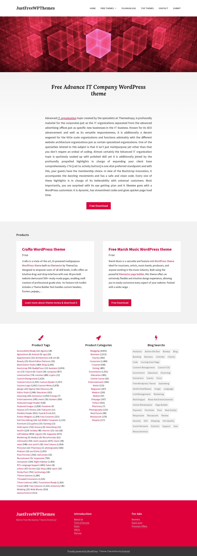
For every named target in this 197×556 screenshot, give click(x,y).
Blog (44, 364)
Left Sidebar (23, 433)
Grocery (38, 427)
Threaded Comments (27, 478)
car (18, 371)
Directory (45, 388)
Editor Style (23, 392)
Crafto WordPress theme (43, 249)
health (20, 430)
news (19, 444)
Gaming (47, 423)
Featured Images (25, 406)
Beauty (20, 361)
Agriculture (22, 354)
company (51, 371)
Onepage (95, 399)
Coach (39, 371)
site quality (168, 420)
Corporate (95, 361)
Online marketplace (142, 404)
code (135, 362)
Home (93, 8)
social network (140, 426)
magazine (51, 433)
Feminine (46, 406)
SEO (146, 420)
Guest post (137, 522)
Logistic (39, 433)
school (20, 468)
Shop (43, 468)
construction (23, 375)
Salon (48, 465)
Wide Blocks (36, 489)
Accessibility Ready (26, 350)
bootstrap (22, 368)
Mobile (96, 395)
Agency (44, 350)
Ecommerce (95, 371)
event (41, 399)
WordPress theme (32, 265)
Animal (35, 354)
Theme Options (25, 475)
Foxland (126, 551)
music (56, 440)
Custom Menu (45, 385)
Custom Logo (23, 385)
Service (32, 468)
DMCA (77, 529)
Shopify (96, 420)
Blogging (95, 350)
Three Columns (24, 482)
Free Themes (107, 8)
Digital (32, 388)
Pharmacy (36, 447)
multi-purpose (40, 440)
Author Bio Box (152, 351)
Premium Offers (139, 526)
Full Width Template (48, 420)
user (175, 426)
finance (20, 409)
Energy (53, 395)
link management (142, 394)
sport (54, 468)
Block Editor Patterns (39, 361)
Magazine (96, 388)
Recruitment (23, 458)
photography (51, 447)
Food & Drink (45, 413)
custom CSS (164, 367)
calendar (160, 356)
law (56, 430)
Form (159, 378)
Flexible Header (24, 413)
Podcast (21, 451)
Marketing (22, 437)
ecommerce (139, 372)
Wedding (21, 489)
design (20, 388)
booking (137, 356)
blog (175, 351)
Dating (95, 368)
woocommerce (24, 492)
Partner (78, 533)
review (164, 415)
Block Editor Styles (26, 364)
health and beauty (142, 388)
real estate (42, 454)
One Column (50, 444)
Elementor (56, 265)
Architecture (42, 357)
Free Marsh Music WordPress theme (140, 249)
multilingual (139, 399)
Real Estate (96, 413)
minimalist (22, 440)
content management (144, 367)
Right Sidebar (40, 461)
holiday (33, 430)
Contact (163, 8)
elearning (22, 395)
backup (166, 351)
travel (20, 485)
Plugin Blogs (129, 8)
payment (137, 410)
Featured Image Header (28, 402)
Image (157, 388)
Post (159, 410)
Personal (21, 447)
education (153, 372)
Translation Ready (47, 482)
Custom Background (27, 378)
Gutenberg (51, 427)
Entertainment (24, 399)
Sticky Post (22, 472)
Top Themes (147, 8)
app (45, 354)
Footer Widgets (24, 416)
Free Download (98, 206)
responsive (39, 458)
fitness (32, 409)
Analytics (137, 351)
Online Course (97, 378)
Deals (76, 526)
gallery (34, 423)
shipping (155, 420)
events (150, 378)
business (53, 368)
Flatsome (46, 409)
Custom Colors (24, 382)
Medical (35, 437)
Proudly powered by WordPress (82, 551)
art (54, 357)
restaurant (22, 461)
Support (166, 426)
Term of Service (81, 522)
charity (171, 356)
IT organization (67, 118)
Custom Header (47, 382)
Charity (95, 357)
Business (95, 354)
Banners (136, 519)
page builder (137, 274)
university (55, 485)
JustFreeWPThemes (35, 8)
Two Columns (36, 485)
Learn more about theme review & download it (51, 302)
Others (95, 402)
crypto (52, 375)
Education (42, 392)
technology (40, 472)
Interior (46, 430)
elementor (37, 395)
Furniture (21, 423)
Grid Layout (22, 427)
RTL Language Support (28, 465)
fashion (53, 399)
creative (39, 375)
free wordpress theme (144, 383)
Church (28, 371)
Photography (95, 409)
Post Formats (24, 454)
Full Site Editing (25, 420)
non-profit (33, 444)
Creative (96, 364)
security (137, 420)
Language (168, 388)
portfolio (34, 451)
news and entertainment (160, 399)
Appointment (24, 357)
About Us (78, 519)
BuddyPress (38, 368)
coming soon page (150, 362)
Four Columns (47, 416)
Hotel (96, 385)
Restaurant (95, 416)
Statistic (155, 426)
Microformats (49, 437)
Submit (177, 8)
